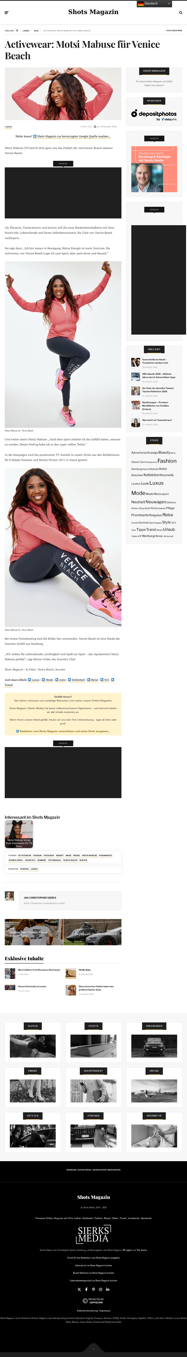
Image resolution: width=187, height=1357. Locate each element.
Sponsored (146, 1218)
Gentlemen (87, 1218)
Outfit (147, 508)
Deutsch (151, 3)
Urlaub (169, 529)
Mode (49, 680)
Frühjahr (49, 855)
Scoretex (30, 860)
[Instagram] (100, 1289)
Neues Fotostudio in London (32, 986)
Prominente (105, 855)
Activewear (24, 855)
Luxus (35, 680)
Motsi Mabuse (89, 855)
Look (145, 483)
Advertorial (139, 452)
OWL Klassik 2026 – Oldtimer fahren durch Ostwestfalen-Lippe (158, 376)
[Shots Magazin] (93, 11)
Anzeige (152, 452)
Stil (106, 680)
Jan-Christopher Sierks (40, 897)
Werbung (148, 536)
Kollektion (152, 475)
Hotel (163, 469)
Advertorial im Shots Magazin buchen (93, 1265)
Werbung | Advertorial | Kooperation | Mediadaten (93, 1170)
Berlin (173, 453)
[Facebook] (86, 1289)
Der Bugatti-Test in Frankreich (96, 934)
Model (76, 855)
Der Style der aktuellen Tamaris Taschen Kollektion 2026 (158, 390)
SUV (173, 522)
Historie (154, 469)
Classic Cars (138, 461)
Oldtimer (171, 502)
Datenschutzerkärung (87, 1310)
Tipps (141, 529)
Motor (115, 1218)
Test (133, 530)
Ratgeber (155, 515)
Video (134, 536)
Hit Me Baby (85, 970)
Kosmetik (167, 475)
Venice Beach (70, 860)
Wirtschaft (168, 536)
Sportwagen (155, 522)
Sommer (41, 860)
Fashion (37, 855)
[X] (79, 1289)
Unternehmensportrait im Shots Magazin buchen (93, 1280)
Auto (62, 680)
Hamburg (136, 469)
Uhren (159, 530)
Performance (158, 508)
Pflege (170, 508)
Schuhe (134, 523)
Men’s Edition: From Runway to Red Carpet (39, 970)
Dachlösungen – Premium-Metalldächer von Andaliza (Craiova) (155, 405)
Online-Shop (137, 508)
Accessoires (133, 1218)
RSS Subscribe (174, 31)
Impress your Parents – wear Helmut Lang (29, 933)
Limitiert (136, 483)
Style (166, 522)
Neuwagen (156, 501)
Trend (151, 529)
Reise (94, 680)
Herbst (60, 855)
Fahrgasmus (151, 462)
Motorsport (161, 494)
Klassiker (137, 475)
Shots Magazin (93, 1197)
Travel (123, 1218)
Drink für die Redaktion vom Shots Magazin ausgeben (93, 1257)
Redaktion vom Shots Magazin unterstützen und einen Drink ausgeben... (64, 731)
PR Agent (127, 1250)
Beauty (164, 452)
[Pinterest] (93, 1289)
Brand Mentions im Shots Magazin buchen (93, 1272)
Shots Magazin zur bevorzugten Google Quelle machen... (74, 136)
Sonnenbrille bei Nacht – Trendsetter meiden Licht (155, 361)
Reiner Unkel (16, 860)
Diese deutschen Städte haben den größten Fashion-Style (96, 988)
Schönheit (78, 680)
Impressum (105, 1310)
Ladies (8, 127)
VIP (140, 536)
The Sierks (142, 1250)
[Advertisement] (64, 192)
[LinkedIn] (107, 1289)
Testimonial (54, 860)
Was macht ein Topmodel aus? (157, 420)
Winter (83, 860)
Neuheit (138, 502)
